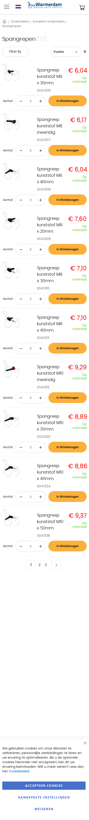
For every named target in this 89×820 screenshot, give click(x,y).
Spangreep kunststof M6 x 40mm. (49, 175)
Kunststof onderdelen (49, 21)
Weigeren (44, 809)
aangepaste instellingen (44, 797)
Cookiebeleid (19, 771)
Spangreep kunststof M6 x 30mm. (49, 76)
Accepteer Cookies (44, 785)
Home (4, 21)
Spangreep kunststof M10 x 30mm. (50, 422)
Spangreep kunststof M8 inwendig (49, 126)
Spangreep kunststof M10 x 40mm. (50, 472)
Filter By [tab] (15, 51)
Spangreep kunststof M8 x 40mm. (49, 324)
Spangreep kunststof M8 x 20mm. (49, 225)
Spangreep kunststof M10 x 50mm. (50, 521)
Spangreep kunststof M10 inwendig (50, 373)
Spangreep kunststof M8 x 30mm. (49, 274)
